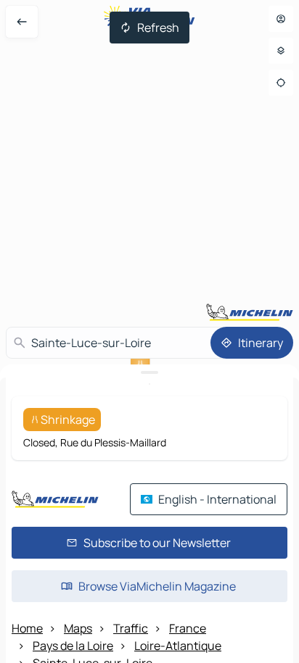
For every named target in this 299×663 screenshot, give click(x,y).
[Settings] (281, 51)
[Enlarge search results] (149, 372)
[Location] (281, 83)
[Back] (22, 22)
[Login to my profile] (281, 19)
